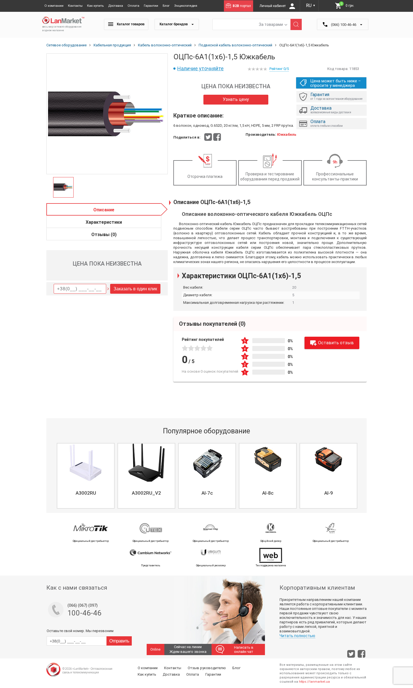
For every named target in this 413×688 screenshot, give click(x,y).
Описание (103, 209)
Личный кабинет (273, 6)
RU (311, 5)
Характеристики (104, 222)
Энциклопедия (185, 6)
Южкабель (286, 134)
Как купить (95, 6)
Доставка (115, 6)
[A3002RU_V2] (146, 462)
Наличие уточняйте (200, 68)
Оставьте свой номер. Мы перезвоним (80, 631)
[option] (107, 114)
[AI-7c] (207, 462)
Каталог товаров (130, 24)
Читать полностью (297, 635)
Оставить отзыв (336, 342)
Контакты (75, 6)
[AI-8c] (267, 462)
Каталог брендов (174, 24)
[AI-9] (328, 462)
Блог (166, 6)
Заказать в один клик (135, 288)
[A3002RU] (85, 462)
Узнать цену (236, 99)
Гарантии (151, 6)
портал (242, 6)
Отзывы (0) (104, 234)
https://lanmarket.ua (314, 682)
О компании (53, 6)
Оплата (133, 6)
